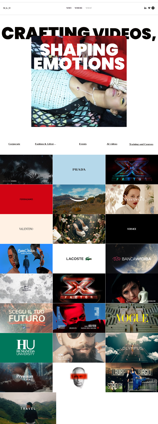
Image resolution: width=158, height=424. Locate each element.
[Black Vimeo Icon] (149, 7)
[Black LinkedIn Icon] (145, 7)
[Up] (79, 105)
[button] (123, 123)
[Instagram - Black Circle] (153, 7)
